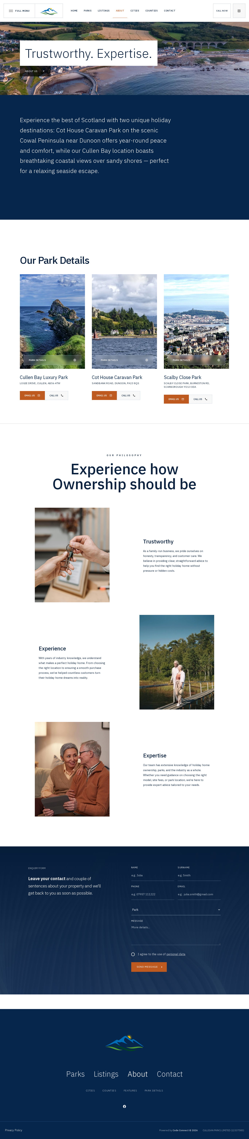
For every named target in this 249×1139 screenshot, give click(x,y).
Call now (222, 10)
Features (130, 1090)
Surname (184, 867)
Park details (154, 1090)
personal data (175, 954)
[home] (49, 11)
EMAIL (181, 886)
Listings (104, 10)
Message (137, 921)
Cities (135, 10)
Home (74, 10)
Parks (88, 10)
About (120, 10)
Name (134, 867)
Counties (151, 10)
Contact (169, 10)
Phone (135, 886)
